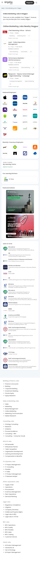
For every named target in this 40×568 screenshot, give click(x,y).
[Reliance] (5, 103)
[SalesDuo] (15, 128)
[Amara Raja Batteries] (35, 103)
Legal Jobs (6, 502)
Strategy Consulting (11, 424)
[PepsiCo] (15, 122)
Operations (8, 487)
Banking (7, 386)
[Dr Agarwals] (25, 97)
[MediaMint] (5, 122)
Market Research (10, 416)
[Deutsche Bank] (25, 153)
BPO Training (9, 534)
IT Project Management (13, 465)
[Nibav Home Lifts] (5, 128)
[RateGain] (25, 147)
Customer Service (11, 537)
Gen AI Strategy (10, 550)
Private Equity (9, 393)
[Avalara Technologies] (35, 147)
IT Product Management (13, 474)
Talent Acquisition (11, 449)
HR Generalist (9, 444)
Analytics (8, 429)
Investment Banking (11, 391)
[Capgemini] (35, 153)
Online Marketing (10, 411)
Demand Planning (11, 496)
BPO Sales (8, 532)
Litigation (8, 507)
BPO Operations (10, 525)
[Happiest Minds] (5, 116)
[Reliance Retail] (15, 109)
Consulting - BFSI (10, 434)
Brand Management (11, 409)
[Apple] (5, 97)
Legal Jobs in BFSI (10, 514)
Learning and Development (14, 454)
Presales (8, 469)
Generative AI (9, 548)
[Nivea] (15, 97)
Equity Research (10, 396)
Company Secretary (11, 510)
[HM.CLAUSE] (35, 97)
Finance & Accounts (11, 384)
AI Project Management (13, 552)
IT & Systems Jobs (9, 461)
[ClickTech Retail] (25, 116)
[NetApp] (15, 153)
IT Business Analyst (11, 476)
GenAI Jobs (7, 542)
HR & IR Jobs (7, 441)
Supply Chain (9, 485)
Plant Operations (10, 494)
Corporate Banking (11, 389)
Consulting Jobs (8, 421)
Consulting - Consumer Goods (15, 436)
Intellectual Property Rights (14, 512)
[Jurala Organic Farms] (25, 128)
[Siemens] (35, 116)
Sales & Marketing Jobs (11, 401)
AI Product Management (13, 545)
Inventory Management (13, 492)
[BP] (15, 147)
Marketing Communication (14, 413)
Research (8, 427)
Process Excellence (11, 431)
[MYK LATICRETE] (35, 109)
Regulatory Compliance (13, 505)
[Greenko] (25, 122)
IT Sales (7, 472)
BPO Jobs (6, 522)
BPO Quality (9, 527)
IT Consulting (9, 467)
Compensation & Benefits (13, 456)
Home (2, 8)
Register (30, 3)
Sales (7, 404)
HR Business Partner (11, 447)
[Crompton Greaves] (15, 103)
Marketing (8, 406)
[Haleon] (25, 103)
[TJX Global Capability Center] (5, 134)
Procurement (9, 489)
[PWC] (5, 147)
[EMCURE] (25, 109)
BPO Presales (9, 530)
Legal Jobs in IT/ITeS (11, 517)
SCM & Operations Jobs (11, 482)
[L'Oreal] (35, 122)
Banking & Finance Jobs (11, 381)
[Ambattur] (35, 128)
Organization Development (14, 451)
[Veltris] (15, 116)
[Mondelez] (5, 109)
